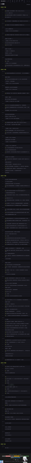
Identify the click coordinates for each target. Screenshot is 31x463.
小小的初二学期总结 (8, 258)
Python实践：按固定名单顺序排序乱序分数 (11, 179)
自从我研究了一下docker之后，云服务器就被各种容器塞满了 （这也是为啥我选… (17, 203)
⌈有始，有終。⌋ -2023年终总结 (9, 368)
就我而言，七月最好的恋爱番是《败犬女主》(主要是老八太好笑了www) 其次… (16, 227)
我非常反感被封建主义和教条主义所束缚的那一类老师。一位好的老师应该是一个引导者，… (17, 221)
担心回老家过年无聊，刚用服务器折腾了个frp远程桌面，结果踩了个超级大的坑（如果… (17, 159)
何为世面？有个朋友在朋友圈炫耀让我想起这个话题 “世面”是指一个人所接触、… (16, 327)
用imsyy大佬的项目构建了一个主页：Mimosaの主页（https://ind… (15, 130)
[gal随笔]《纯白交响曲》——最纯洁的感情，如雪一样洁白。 (13, 164)
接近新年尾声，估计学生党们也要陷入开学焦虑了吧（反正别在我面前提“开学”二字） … (17, 152)
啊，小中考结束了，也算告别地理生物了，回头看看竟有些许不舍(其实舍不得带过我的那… (17, 267)
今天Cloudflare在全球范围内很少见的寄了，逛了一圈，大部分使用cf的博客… (16, 79)
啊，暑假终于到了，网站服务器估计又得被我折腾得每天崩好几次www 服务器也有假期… (17, 256)
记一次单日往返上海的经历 (8, 181)
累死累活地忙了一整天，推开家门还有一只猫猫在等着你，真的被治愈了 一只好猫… (17, 93)
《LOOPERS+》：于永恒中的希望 (9, 81)
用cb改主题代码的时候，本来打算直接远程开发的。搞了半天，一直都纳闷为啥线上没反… (17, 66)
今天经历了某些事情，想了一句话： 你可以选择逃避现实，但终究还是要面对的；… (17, 299)
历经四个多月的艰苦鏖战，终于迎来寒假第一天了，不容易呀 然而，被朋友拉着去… (17, 166)
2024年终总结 (7, 172)
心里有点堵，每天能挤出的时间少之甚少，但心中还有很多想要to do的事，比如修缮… (17, 334)
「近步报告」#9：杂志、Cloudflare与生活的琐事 (12, 83)
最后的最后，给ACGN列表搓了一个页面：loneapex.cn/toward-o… (15, 10)
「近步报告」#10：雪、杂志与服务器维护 (11, 63)
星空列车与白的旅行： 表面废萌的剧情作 (11, 289)
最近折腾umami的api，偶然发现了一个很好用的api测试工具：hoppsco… (15, 168)
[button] (23, 462)
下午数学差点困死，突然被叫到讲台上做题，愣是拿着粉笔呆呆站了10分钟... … (16, 223)
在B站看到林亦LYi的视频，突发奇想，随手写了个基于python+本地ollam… (16, 122)
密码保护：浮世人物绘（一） (9, 48)
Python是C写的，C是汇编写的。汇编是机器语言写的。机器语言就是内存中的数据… (17, 419)
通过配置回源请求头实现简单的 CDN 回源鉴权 (11, 55)
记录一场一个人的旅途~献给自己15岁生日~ (11, 233)
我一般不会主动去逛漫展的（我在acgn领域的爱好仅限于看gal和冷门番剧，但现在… (17, 212)
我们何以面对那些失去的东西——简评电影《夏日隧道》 (12, 231)
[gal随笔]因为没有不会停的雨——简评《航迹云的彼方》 (12, 183)
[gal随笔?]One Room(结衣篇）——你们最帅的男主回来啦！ (13, 170)
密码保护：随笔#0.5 (8, 262)
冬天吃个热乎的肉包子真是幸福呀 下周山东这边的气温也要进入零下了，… (16, 190)
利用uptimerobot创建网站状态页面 (10, 372)
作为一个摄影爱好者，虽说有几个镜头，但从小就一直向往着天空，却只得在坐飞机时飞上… (17, 307)
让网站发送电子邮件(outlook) (9, 353)
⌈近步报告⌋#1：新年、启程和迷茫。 (10, 156)
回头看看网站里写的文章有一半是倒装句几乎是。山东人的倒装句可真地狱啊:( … (16, 244)
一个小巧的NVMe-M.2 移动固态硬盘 (10, 274)
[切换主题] (29, 1)
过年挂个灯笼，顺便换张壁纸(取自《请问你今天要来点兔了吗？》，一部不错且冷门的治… (17, 351)
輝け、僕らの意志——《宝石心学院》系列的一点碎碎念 (12, 124)
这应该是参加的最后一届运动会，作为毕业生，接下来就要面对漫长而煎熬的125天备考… (17, 195)
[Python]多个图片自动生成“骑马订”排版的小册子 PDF (12, 42)
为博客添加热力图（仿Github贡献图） (10, 139)
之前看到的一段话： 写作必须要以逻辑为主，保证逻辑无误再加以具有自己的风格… (17, 242)
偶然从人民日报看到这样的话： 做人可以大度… (13, 311)
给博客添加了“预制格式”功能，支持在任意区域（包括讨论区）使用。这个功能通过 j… (17, 34)
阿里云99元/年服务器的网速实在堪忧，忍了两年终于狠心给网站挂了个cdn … (16, 225)
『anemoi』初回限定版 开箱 (9, 28)
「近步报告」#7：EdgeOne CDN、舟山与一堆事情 (12, 101)
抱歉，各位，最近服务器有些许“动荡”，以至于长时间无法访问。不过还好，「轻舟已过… (17, 108)
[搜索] (27, 1)
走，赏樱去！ (7, 319)
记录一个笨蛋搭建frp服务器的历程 (10, 253)
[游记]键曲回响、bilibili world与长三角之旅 (11, 110)
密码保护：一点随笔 (8, 348)
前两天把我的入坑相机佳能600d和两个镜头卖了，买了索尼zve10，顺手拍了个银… (17, 240)
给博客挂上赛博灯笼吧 (8, 162)
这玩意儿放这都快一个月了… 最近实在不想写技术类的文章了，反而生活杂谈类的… (17, 378)
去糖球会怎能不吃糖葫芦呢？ (9, 336)
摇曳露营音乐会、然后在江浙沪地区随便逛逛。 (11, 87)
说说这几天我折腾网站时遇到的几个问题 (10, 214)
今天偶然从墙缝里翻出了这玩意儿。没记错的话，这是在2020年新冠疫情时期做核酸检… (17, 210)
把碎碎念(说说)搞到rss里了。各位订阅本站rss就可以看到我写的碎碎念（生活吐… (16, 218)
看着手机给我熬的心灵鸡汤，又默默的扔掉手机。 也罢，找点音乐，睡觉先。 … (16, 325)
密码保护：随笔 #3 (7, 287)
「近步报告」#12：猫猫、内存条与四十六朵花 (11, 40)
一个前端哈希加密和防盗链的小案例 (10, 192)
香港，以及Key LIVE (8, 17)
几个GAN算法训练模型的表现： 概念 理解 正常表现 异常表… (14, 147)
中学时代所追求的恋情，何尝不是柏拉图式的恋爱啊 (12, 264)
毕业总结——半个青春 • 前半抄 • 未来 (10, 116)
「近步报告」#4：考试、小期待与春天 (10, 137)
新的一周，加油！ (8, 291)
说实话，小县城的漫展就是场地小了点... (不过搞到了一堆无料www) (15, 342)
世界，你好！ (7, 447)
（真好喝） (7, 370)
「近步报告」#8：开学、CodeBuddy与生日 (11, 89)
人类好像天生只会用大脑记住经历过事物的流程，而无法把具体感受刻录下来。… (17, 315)
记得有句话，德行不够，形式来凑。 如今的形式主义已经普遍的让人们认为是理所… (17, 323)
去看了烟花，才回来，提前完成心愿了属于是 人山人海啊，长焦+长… (15, 366)
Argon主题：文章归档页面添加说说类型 (10, 149)
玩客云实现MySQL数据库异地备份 (10, 114)
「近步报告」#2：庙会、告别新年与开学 (10, 145)
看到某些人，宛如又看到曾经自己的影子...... (11, 309)
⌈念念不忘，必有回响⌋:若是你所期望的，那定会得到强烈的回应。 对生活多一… (16, 285)
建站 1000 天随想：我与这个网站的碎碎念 (11, 99)
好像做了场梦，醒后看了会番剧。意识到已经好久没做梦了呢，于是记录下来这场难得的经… (17, 251)
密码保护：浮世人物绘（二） (9, 38)
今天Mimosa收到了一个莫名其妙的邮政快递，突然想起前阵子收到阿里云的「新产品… (17, 133)
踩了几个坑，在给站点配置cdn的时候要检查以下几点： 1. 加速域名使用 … (16, 105)
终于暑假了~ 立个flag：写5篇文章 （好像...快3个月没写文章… (14, 413)
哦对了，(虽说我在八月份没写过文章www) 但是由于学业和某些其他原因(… (16, 405)
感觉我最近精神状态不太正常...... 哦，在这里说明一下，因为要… (14, 359)
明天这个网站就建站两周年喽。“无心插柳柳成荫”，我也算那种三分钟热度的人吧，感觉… (17, 186)
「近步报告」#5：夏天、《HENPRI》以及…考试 (11, 128)
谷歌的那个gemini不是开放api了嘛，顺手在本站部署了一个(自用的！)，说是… (16, 313)
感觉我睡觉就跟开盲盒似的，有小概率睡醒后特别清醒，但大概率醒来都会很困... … (17, 205)
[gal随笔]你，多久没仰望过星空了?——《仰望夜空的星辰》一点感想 (14, 248)
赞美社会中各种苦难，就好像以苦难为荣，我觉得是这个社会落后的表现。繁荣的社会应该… (17, 281)
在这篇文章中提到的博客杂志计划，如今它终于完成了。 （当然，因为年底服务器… (17, 73)
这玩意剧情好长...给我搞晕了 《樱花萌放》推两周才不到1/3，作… (14, 321)
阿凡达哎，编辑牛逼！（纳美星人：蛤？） (11, 386)
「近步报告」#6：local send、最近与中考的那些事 (12, 118)
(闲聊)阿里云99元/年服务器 (9, 355)
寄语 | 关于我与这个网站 (8, 346)
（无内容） (7, 61)
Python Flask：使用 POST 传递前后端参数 (11, 283)
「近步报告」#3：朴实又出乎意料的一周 (10, 141)
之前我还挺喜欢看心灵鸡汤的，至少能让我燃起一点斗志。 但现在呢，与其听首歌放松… (17, 201)
